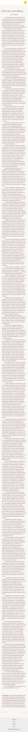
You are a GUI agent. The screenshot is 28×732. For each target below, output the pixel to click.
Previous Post (4, 712)
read (14, 726)
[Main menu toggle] (25, 2)
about (14, 721)
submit (14, 724)
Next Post (24, 712)
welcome (14, 719)
